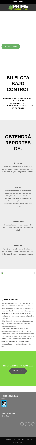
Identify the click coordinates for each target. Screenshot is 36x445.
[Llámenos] (32, 424)
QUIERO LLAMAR (10, 46)
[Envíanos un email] (29, 424)
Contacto (28, 439)
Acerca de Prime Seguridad (14, 439)
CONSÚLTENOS (18, 371)
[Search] (32, 7)
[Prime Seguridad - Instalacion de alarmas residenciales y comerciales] (18, 7)
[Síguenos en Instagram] (25, 424)
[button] (3, 7)
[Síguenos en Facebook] (22, 424)
